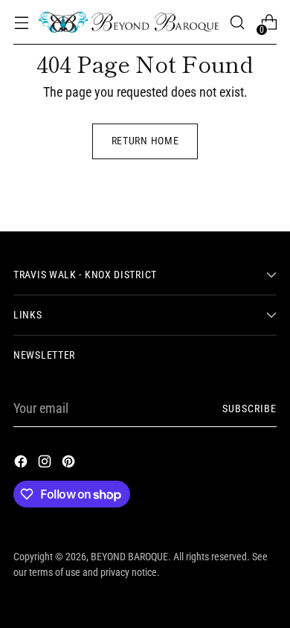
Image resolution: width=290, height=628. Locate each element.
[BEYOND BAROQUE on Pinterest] (70, 464)
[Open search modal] (237, 22)
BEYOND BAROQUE (129, 557)
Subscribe (249, 408)
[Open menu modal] (21, 22)
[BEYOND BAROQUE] (129, 22)
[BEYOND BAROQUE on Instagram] (46, 464)
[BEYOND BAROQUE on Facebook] (22, 464)
